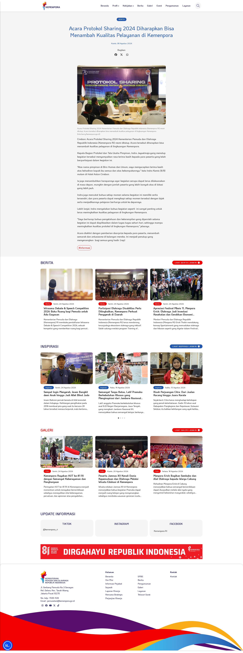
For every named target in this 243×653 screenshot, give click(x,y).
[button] (118, 418)
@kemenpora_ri (50, 529)
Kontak (173, 576)
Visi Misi (109, 580)
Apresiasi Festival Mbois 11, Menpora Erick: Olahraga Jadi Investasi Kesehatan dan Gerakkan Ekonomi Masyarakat (174, 313)
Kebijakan (127, 5)
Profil (115, 5)
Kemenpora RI (160, 530)
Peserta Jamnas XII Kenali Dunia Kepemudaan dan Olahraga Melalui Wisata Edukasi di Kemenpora (118, 479)
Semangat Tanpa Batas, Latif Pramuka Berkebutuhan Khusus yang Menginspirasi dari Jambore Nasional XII (120, 396)
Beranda (105, 5)
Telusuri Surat (144, 594)
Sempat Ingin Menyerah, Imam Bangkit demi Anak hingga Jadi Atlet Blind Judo (66, 393)
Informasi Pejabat (113, 583)
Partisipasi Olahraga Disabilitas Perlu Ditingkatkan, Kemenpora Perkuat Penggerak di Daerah (119, 311)
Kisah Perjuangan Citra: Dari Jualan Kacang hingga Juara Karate (174, 393)
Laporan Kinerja (112, 591)
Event (159, 5)
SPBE (140, 576)
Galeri (150, 5)
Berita (140, 5)
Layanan (186, 5)
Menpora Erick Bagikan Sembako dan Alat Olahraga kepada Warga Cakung (174, 477)
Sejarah (108, 587)
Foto (47, 471)
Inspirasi (49, 387)
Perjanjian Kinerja (113, 598)
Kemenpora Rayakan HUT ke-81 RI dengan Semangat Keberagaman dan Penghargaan (65, 479)
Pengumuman (172, 5)
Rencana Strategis (114, 594)
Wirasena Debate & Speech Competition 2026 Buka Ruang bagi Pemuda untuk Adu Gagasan (66, 311)
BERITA (122, 19)
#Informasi (84, 247)
